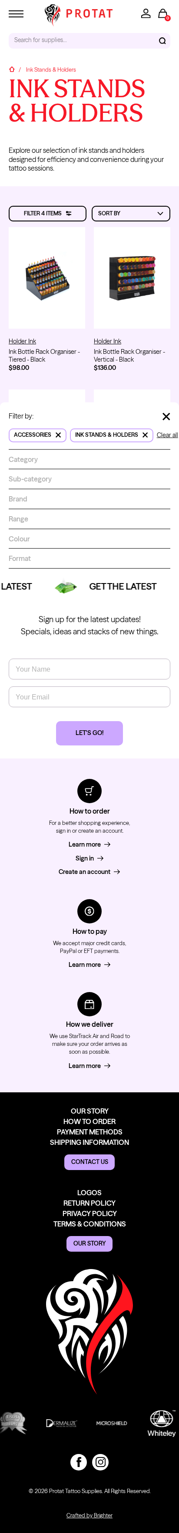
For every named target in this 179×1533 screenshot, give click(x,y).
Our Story (90, 1111)
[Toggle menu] (16, 13)
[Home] (12, 70)
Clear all (167, 435)
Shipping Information (89, 1142)
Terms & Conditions (89, 1224)
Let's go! (89, 733)
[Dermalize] (58, 1423)
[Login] (146, 13)
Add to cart (47, 313)
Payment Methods (90, 1131)
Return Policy (89, 1203)
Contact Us (89, 1161)
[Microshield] (108, 1423)
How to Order (89, 1121)
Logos (89, 1192)
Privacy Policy (90, 1213)
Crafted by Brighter (89, 1515)
